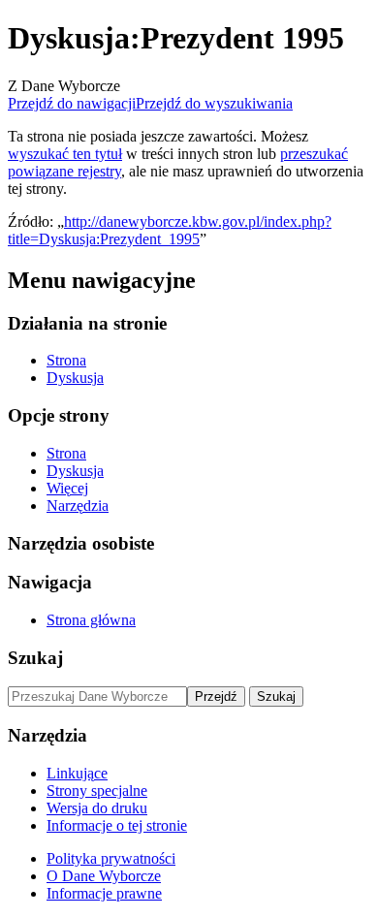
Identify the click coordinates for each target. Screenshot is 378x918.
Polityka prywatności (111, 858)
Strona (66, 360)
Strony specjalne (97, 790)
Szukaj (35, 658)
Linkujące (77, 773)
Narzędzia (78, 505)
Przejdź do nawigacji (72, 103)
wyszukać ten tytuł (65, 153)
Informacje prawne (104, 893)
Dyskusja (75, 377)
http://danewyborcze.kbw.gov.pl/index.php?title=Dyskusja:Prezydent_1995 (169, 230)
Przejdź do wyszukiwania (214, 103)
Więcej (67, 488)
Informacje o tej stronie (117, 825)
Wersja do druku (97, 808)
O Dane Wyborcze (104, 876)
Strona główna (91, 620)
